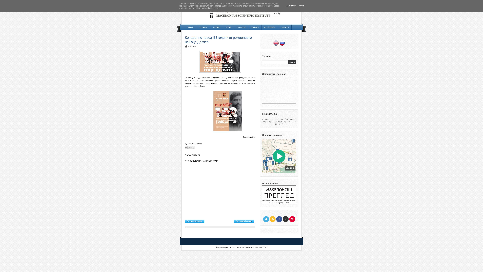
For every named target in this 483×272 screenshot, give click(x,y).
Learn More (291, 6)
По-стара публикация (244, 221)
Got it (301, 6)
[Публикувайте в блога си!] (188, 147)
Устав (228, 27)
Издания (255, 27)
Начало (191, 27)
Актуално (203, 27)
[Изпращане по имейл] (186, 147)
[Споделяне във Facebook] (193, 147)
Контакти (285, 27)
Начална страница (219, 220)
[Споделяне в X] (191, 147)
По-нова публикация (194, 221)
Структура (241, 27)
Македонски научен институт (225, 247)
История (216, 27)
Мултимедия (269, 27)
